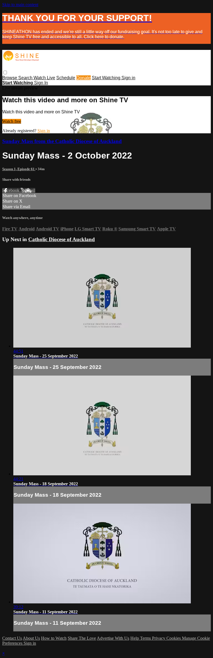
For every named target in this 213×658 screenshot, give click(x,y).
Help (135, 638)
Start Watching (106, 77)
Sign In (41, 82)
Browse (10, 77)
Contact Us (12, 638)
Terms (146, 638)
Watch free (11, 121)
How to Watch (54, 638)
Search (26, 77)
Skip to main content (20, 4)
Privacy (159, 638)
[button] (5, 72)
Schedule (65, 77)
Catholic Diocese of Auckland (61, 239)
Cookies (174, 638)
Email (30, 190)
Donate (83, 77)
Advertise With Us (113, 638)
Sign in (128, 77)
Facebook (11, 190)
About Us (31, 638)
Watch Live (44, 77)
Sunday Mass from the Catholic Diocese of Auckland (62, 141)
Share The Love (82, 638)
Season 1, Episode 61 (19, 169)
